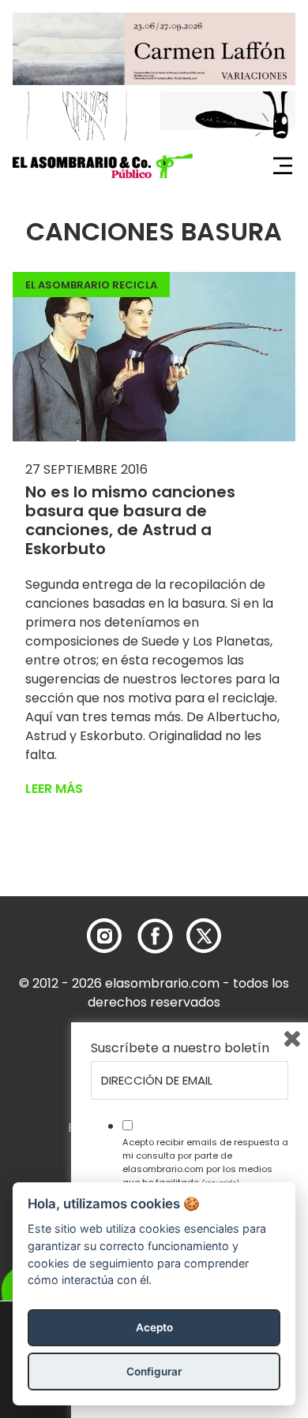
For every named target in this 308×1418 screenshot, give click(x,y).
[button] (103, 166)
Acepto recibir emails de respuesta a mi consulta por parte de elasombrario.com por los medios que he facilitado (205, 1162)
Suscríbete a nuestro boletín (180, 1048)
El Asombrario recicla (91, 284)
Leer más (54, 789)
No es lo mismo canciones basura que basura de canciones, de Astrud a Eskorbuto (130, 520)
